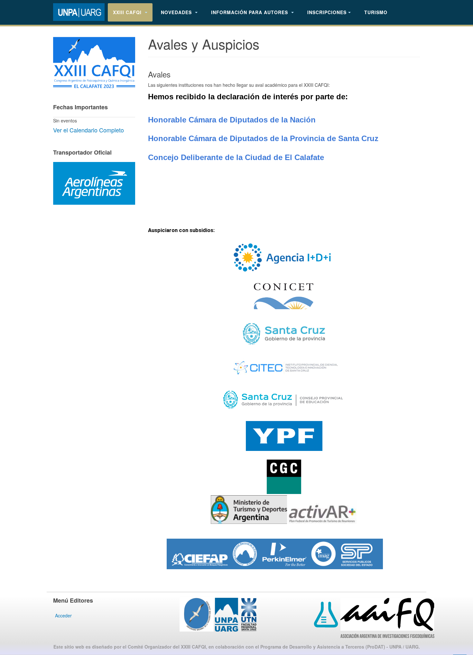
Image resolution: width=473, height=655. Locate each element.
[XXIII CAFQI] (79, 12)
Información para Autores (250, 12)
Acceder (63, 615)
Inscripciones (327, 12)
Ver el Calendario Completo (88, 130)
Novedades (177, 12)
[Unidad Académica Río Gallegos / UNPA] (209, 614)
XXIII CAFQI (128, 12)
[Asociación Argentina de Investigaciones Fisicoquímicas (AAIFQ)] (374, 617)
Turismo (375, 12)
